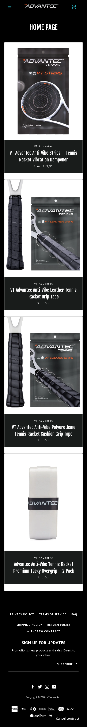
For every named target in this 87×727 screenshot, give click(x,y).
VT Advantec (54, 697)
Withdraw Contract (43, 631)
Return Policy (59, 625)
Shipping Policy (29, 625)
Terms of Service (52, 614)
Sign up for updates (43, 642)
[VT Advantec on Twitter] (40, 686)
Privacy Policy (22, 614)
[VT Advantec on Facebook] (33, 686)
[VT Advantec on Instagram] (47, 686)
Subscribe (65, 664)
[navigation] (9, 6)
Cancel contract (67, 718)
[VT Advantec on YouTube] (54, 686)
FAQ (74, 614)
